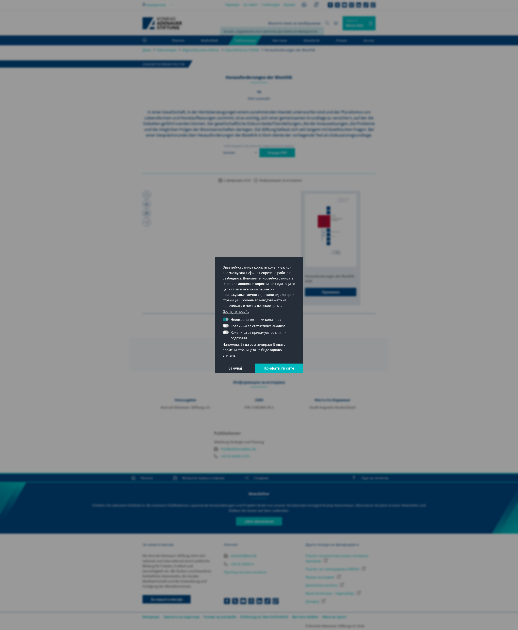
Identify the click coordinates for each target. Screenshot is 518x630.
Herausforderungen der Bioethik (289, 50)
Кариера (232, 4)
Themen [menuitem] (178, 40)
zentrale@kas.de (243, 555)
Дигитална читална (322, 585)
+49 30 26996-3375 (235, 456)
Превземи (331, 291)
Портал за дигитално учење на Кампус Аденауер (337, 558)
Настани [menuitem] (279, 40)
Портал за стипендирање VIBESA (333, 569)
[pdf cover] (330, 230)
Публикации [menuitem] (245, 40)
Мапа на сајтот (334, 616)
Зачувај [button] (235, 368)
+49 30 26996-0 (242, 564)
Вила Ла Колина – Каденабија (330, 593)
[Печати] (147, 204)
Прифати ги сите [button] (279, 368)
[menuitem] (148, 40)
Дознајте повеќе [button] (236, 311)
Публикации (166, 50)
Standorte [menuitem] (311, 40)
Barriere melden (305, 616)
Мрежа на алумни (320, 577)
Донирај (313, 601)
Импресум (150, 616)
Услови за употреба (220, 616)
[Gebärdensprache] (316, 5)
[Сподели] (147, 222)
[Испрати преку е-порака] (147, 213)
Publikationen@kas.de (238, 449)
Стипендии (271, 4)
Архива (289, 4)
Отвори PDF (277, 152)
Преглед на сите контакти (245, 572)
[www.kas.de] (162, 23)
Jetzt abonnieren (259, 521)
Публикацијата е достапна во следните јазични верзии (259, 146)
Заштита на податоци (181, 616)
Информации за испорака (280, 180)
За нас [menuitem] (369, 40)
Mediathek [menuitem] (209, 40)
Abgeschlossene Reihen (200, 50)
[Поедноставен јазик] (304, 5)
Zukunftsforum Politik (242, 50)
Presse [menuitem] (341, 40)
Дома (146, 50)
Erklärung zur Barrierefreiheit (264, 616)
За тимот (250, 4)
